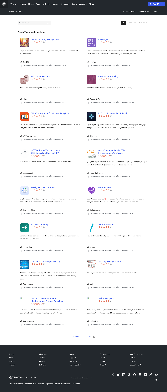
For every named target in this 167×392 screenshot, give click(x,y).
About (11, 354)
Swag (103, 365)
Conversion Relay (39, 224)
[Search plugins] (48, 23)
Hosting (12, 361)
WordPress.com (137, 354)
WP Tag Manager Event (109, 261)
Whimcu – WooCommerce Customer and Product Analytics (47, 299)
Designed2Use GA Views (43, 187)
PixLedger (103, 39)
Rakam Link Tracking (108, 76)
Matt (132, 358)
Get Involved (105, 354)
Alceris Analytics (106, 224)
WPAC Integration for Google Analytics (50, 113)
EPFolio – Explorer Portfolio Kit (113, 113)
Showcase (43, 354)
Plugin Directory (15, 11)
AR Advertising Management (45, 39)
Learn (72, 354)
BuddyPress (135, 365)
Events (102, 358)
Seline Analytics (106, 298)
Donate (103, 361)
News (11, 358)
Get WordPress (156, 4)
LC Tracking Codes (40, 76)
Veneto (33, 378)
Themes (42, 358)
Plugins (42, 361)
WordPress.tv (76, 365)
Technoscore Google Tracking (45, 261)
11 (90, 336)
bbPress (134, 361)
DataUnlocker (104, 187)
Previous (75, 337)
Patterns (42, 365)
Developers (74, 361)
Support (73, 358)
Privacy (12, 365)
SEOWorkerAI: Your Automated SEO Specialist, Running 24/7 (46, 151)
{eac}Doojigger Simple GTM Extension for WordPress (111, 151)
